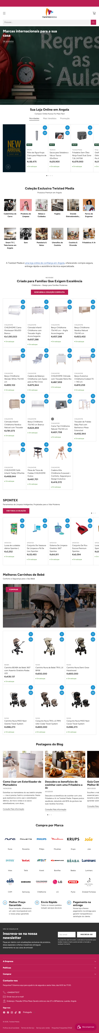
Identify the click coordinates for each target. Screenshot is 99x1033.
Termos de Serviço (27, 1028)
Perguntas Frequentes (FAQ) (62, 1028)
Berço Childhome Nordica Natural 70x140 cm (81, 330)
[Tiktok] (15, 1013)
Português (27, 1012)
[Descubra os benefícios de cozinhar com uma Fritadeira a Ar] (65, 764)
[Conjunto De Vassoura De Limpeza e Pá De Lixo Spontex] (36, 528)
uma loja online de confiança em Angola (44, 263)
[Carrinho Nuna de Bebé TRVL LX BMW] (49, 646)
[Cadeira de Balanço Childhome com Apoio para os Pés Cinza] (37, 358)
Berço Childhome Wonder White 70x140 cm (14, 379)
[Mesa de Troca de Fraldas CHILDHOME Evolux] (37, 453)
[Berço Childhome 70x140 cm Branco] (37, 404)
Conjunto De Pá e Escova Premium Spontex (79, 548)
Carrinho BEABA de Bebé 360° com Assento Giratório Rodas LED (17, 670)
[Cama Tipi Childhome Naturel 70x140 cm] (61, 404)
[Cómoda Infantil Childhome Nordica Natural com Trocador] (14, 404)
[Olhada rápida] (45, 133)
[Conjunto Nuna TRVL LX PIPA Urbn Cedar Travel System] (49, 699)
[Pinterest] (8, 1013)
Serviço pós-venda (43, 1028)
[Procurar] (93, 22)
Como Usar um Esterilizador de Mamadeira (22, 783)
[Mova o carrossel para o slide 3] (50, 175)
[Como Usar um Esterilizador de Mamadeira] (23, 764)
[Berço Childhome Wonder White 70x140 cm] (14, 358)
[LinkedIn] (19, 1013)
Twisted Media (14, 1022)
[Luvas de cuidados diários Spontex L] (14, 528)
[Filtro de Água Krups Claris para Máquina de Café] (36, 135)
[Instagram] (11, 1013)
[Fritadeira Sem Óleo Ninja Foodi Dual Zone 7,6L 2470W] (82, 135)
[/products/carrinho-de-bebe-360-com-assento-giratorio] (49, 606)
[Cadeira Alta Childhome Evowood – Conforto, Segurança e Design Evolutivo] (61, 453)
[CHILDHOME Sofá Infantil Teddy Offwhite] (14, 453)
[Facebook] (4, 1013)
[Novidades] (8, 166)
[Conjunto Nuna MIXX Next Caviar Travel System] (80, 699)
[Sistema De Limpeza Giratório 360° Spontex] (59, 528)
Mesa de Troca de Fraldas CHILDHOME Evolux (37, 473)
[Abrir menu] (4, 13)
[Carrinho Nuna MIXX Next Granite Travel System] (18, 699)
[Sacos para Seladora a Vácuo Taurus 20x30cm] (59, 135)
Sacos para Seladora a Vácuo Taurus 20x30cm (59, 155)
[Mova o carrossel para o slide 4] (52, 175)
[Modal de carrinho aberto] (94, 13)
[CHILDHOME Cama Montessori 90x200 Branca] (14, 310)
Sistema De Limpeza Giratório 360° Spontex (58, 548)
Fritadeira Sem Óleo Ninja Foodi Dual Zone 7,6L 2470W (81, 155)
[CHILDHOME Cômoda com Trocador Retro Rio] (61, 358)
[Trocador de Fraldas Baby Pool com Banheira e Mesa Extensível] (84, 404)
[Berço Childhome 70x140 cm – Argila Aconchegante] (61, 310)
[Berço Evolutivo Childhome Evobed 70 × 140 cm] (84, 358)
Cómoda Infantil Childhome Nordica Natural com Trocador (13, 425)
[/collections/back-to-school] (49, 65)
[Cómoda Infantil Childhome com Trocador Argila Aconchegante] (37, 310)
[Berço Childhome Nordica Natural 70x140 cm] (84, 310)
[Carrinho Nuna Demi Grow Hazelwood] (80, 646)
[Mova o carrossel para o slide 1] (46, 175)
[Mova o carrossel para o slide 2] (48, 175)
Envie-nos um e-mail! (15, 997)
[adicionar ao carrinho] (45, 127)
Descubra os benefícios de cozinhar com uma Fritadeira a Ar (63, 784)
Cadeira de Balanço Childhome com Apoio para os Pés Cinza (37, 379)
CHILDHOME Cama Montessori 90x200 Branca (12, 330)
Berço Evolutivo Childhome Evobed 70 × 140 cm (84, 379)
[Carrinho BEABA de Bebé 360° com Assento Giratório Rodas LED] (18, 646)
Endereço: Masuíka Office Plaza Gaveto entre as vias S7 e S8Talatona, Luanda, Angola (41, 1001)
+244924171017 (13, 992)
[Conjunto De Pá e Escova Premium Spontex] (82, 528)
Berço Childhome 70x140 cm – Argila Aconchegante (59, 330)
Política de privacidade (11, 1028)
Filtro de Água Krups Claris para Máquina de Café (36, 155)
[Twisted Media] (49, 13)
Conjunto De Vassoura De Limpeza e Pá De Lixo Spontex (36, 548)
